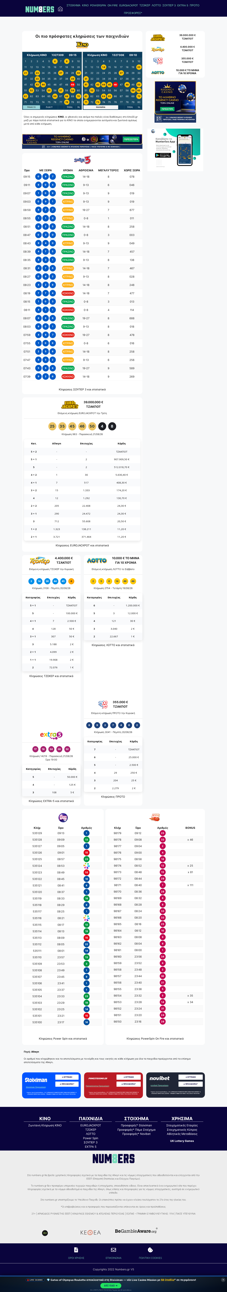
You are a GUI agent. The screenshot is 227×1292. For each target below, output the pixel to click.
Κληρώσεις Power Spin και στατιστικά (63, 1038)
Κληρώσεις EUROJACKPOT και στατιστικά (82, 545)
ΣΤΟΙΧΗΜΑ (73, 5)
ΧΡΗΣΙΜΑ (182, 1118)
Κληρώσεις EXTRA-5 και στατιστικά (51, 801)
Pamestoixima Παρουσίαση (97, 1086)
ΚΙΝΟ (85, 5)
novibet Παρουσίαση (160, 1085)
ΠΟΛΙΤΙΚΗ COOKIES (150, 1258)
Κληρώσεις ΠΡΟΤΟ (113, 796)
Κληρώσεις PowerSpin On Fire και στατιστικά (155, 1038)
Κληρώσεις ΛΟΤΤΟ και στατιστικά (113, 645)
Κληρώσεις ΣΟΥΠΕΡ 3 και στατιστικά (82, 389)
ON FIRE (113, 5)
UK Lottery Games (182, 1141)
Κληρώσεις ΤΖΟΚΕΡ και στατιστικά (51, 676)
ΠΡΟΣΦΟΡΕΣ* (133, 13)
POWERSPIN (98, 5)
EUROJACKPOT (128, 5)
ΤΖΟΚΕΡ (144, 5)
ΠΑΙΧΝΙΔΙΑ (91, 1118)
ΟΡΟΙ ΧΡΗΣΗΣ (76, 1258)
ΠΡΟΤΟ (194, 5)
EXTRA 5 (182, 5)
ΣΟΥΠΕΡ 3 (169, 5)
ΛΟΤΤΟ (156, 5)
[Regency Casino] (82, 147)
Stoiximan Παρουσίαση (36, 1087)
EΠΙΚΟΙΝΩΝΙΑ (113, 1258)
